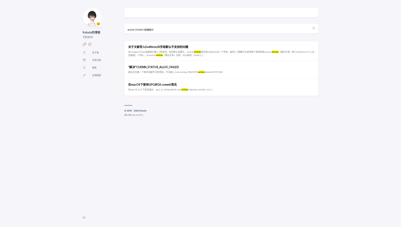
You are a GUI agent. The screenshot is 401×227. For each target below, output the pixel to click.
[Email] (85, 45)
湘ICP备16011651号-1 (133, 115)
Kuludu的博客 (91, 32)
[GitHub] (90, 45)
